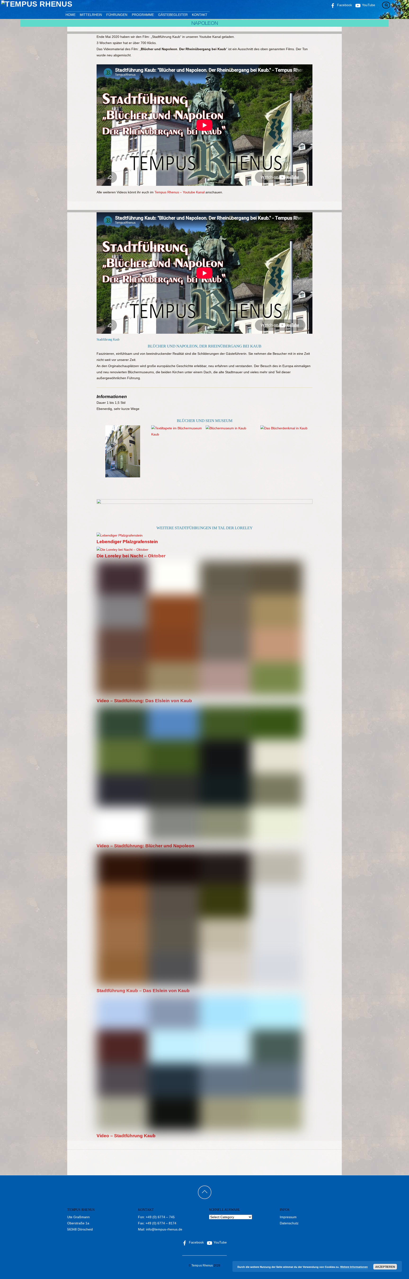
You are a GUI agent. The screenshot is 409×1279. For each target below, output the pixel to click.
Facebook (196, 1242)
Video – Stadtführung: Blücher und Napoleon (145, 845)
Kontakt (199, 15)
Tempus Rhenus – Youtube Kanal (179, 192)
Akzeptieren (385, 1267)
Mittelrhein (91, 15)
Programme (143, 15)
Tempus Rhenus (202, 1265)
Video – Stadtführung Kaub (126, 1135)
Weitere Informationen (354, 1267)
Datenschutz (289, 1223)
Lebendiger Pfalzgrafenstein (127, 541)
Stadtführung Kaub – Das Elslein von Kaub (143, 990)
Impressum (288, 1217)
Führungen (116, 15)
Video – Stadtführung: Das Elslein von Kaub (144, 700)
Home (71, 15)
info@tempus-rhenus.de (164, 1229)
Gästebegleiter (173, 15)
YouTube (220, 1242)
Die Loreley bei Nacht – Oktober (131, 555)
